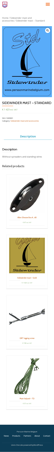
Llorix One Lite (17, 445)
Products (16, 435)
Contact (46, 435)
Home (5, 17)
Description (28, 136)
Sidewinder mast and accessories (17, 19)
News (6, 435)
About (37, 435)
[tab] (28, 136)
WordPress (38, 445)
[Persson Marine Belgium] (5, 5)
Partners (27, 435)
